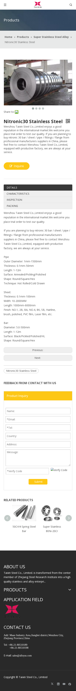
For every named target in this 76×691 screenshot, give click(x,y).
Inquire (19, 166)
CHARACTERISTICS (18, 193)
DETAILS (12, 187)
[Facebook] (70, 683)
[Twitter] (52, 683)
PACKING (12, 206)
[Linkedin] (58, 683)
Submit (38, 481)
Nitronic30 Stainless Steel (21, 370)
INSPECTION (14, 199)
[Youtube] (64, 683)
